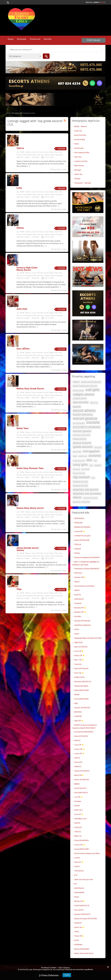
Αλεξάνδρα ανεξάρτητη (82, 625)
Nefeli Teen (22, 428)
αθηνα (77, 497)
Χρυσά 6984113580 (81, 849)
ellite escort (94, 403)
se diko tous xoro (78, 461)
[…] (28, 166)
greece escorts (82, 442)
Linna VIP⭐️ (79, 651)
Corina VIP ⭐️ (79, 749)
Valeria (20, 148)
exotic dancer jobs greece (81, 435)
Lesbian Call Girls (50, 155)
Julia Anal (22, 309)
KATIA (76, 940)
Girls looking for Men (29, 155)
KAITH (76, 629)
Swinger (27, 157)
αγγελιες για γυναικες (87, 493)
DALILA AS (78, 762)
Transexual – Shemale (82, 183)
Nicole (76, 897)
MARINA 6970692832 (82, 527)
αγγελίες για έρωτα (85, 489)
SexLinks (47, 39)
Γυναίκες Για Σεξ (80, 482)
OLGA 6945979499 (81, 699)
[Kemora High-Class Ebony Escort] (13, 265)
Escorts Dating (48, 152)
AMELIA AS (78, 642)
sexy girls (80, 464)
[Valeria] (13, 146)
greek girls (97, 447)
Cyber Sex (78, 131)
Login (102, 2)
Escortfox (77, 616)
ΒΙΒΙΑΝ (77, 784)
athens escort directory (91, 382)
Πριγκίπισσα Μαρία (81, 686)
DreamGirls (35, 157)
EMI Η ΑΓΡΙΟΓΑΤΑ (80, 647)
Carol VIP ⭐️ (79, 745)
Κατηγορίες (21, 39)
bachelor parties (78, 390)
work (93, 478)
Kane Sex (40, 155)
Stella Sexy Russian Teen (30, 468)
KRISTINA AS (79, 518)
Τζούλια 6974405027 (82, 771)
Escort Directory (82, 414)
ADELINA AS (79, 599)
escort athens (84, 410)
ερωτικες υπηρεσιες (81, 502)
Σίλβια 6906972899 (81, 690)
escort (77, 406)
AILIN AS (77, 595)
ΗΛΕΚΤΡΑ (78, 716)
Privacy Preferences (49, 975)
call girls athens (79, 398)
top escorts (85, 469)
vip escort (81, 477)
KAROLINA (78, 523)
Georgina (77, 801)
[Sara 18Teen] (13, 346)
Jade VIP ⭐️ (78, 721)
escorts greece (82, 431)
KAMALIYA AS (79, 677)
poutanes (95, 455)
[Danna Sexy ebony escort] (13, 506)
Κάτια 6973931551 (81, 736)
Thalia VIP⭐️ (79, 936)
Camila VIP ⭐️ (79, 531)
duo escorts (80, 402)
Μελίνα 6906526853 (81, 949)
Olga (19, 589)
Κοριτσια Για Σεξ (80, 486)
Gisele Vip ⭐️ (79, 927)
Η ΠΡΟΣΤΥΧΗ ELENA (82, 536)
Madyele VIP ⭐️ (80, 612)
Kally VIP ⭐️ (78, 862)
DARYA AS (78, 573)
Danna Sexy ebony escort (30, 508)
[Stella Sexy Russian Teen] (13, 466)
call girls (92, 390)
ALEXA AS (78, 827)
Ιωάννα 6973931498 (81, 540)
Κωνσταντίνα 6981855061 (84, 732)
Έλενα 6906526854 (81, 840)
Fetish (56, 152)
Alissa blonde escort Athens (28, 549)
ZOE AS (77, 758)
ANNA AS (77, 767)
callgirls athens (83, 394)
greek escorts (82, 447)
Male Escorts (79, 166)
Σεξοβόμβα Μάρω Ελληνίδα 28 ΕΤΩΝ (88, 638)
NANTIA (77, 823)
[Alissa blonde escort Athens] (13, 546)
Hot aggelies (91, 451)
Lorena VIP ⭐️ (79, 845)
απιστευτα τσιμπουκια (90, 498)
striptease (97, 465)
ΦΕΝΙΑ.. (77, 695)
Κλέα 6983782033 (81, 793)
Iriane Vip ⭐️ (79, 673)
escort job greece (79, 423)
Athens (76, 382)
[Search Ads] (46, 56)
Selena (20, 228)
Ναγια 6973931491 (81, 669)
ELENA (77, 806)
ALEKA (77, 866)
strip (91, 465)
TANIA (76, 932)
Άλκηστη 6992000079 (82, 914)
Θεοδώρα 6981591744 (82, 682)
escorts (93, 422)
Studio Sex (20, 157)
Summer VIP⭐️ (80, 577)
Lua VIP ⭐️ (78, 797)
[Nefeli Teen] (13, 426)
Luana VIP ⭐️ (79, 754)
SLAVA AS (78, 603)
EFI (75, 884)
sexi (95, 461)
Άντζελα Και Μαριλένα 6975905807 (87, 557)
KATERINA (78, 945)
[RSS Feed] (8, 2)
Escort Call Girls (37, 152)
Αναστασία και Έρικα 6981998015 (86, 569)
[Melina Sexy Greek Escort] (13, 386)
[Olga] (13, 587)
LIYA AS (77, 858)
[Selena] (13, 225)
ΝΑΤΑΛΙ (77, 553)
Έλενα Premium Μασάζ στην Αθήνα (87, 853)
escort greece (85, 418)
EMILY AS (77, 836)
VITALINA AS (79, 871)
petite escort (83, 456)
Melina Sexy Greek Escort (30, 388)
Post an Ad (93, 40)
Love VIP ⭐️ (78, 814)
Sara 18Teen (23, 348)
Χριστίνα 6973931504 (82, 621)
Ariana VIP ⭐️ (79, 656)
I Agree (67, 975)
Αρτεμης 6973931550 (82, 708)
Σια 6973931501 (80, 788)
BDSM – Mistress (80, 126)
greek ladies (77, 452)
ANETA (77, 590)
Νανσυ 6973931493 (81, 780)
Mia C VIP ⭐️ (79, 660)
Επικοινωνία (35, 39)
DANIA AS (78, 923)
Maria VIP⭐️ (79, 775)
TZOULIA (77, 544)
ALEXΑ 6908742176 (81, 906)
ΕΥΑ (75, 875)
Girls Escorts (79, 148)
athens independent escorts (85, 386)
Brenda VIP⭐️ (79, 901)
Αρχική (10, 39)
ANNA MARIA (79, 893)
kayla (75, 456)
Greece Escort (79, 439)
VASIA (76, 634)
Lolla (19, 188)
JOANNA (77, 549)
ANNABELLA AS (80, 819)
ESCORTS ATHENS (86, 427)
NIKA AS (77, 740)
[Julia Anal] (13, 306)
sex (89, 460)
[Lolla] (13, 186)
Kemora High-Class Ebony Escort (27, 268)
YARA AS (77, 832)
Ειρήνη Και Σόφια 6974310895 (85, 919)
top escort (76, 469)
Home (8, 113)
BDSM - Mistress (25, 152)
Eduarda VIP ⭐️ (80, 608)
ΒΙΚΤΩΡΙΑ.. (78, 712)
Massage (59, 155)
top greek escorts (79, 473)
